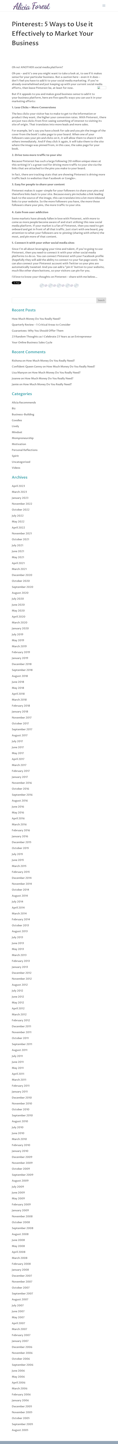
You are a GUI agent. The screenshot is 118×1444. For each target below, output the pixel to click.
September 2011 (22, 1044)
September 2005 (22, 1424)
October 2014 (20, 890)
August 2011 (19, 1050)
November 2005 (22, 1412)
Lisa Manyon (19, 372)
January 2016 (20, 836)
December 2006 (22, 1347)
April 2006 (18, 1382)
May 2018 (18, 688)
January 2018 (20, 711)
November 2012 (22, 979)
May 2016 (18, 812)
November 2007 (22, 1282)
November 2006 (22, 1353)
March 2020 (19, 622)
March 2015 (19, 866)
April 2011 (18, 1074)
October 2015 (20, 848)
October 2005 (21, 1418)
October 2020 (21, 581)
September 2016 (22, 795)
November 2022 (22, 504)
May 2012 (18, 1002)
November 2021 (22, 533)
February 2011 (20, 1086)
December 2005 (22, 1406)
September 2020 (22, 587)
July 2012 (17, 991)
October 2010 (20, 1109)
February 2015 (21, 872)
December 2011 (21, 1026)
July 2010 (17, 1127)
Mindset (17, 432)
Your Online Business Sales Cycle (32, 342)
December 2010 (22, 1098)
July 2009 (18, 1187)
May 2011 (18, 1068)
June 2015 (18, 860)
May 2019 (18, 640)
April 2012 (18, 1008)
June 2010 (18, 1133)
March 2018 (19, 700)
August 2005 (20, 1430)
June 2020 (18, 605)
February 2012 (21, 1020)
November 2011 (21, 1032)
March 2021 (19, 569)
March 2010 (19, 1139)
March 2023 (19, 492)
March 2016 (19, 824)
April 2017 (18, 759)
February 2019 (21, 652)
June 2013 (18, 943)
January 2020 (20, 628)
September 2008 (22, 1228)
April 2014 (18, 908)
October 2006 (21, 1359)
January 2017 (20, 777)
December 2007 (22, 1276)
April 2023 (18, 486)
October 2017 (20, 723)
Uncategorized (21, 462)
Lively (15, 426)
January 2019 (20, 658)
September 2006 (22, 1365)
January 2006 (20, 1400)
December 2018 (22, 664)
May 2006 (18, 1377)
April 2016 (18, 818)
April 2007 (18, 1323)
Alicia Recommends (24, 402)
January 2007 (20, 1341)
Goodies (17, 420)
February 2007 (21, 1335)
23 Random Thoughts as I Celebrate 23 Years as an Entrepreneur (52, 336)
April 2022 (18, 527)
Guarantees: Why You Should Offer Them (37, 331)
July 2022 (18, 516)
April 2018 (18, 694)
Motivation (19, 444)
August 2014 (20, 896)
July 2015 (17, 854)
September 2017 (22, 729)
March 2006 (19, 1388)
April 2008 (18, 1252)
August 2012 (20, 985)
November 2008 (22, 1216)
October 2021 (20, 539)
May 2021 (18, 557)
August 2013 (20, 931)
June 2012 (18, 997)
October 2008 (21, 1222)
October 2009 (21, 1169)
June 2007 (18, 1311)
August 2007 (20, 1299)
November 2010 (22, 1103)
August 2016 (20, 801)
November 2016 (22, 783)
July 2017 (17, 741)
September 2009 (22, 1175)
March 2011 (19, 1080)
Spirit (15, 456)
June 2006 (18, 1371)
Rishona (17, 361)
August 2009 (20, 1181)
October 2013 (20, 925)
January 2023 (20, 498)
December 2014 (22, 878)
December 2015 (21, 842)
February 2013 (21, 961)
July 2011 (17, 1056)
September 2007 (22, 1293)
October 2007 (21, 1288)
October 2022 (20, 510)
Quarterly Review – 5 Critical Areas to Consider (41, 325)
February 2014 (21, 919)
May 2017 (18, 753)
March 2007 (19, 1329)
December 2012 (22, 973)
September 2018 (22, 670)
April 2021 (18, 563)
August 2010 (20, 1121)
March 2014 (19, 913)
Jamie (15, 384)
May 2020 (18, 611)
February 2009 (21, 1204)
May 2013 (18, 949)
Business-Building (23, 414)
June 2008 (18, 1240)
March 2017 (19, 765)
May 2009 (18, 1198)
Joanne (16, 378)
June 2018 (18, 682)
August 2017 (20, 735)
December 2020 (22, 575)
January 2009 (20, 1210)
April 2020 (18, 617)
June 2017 (18, 747)
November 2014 (22, 884)
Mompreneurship (23, 438)
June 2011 (18, 1062)
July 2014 (17, 901)
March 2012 (19, 1014)
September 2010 (22, 1115)
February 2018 (21, 706)
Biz (14, 408)
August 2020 (20, 593)
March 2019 (19, 646)
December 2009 (22, 1157)
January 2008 (20, 1270)
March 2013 (19, 955)
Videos (16, 468)
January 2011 (20, 1092)
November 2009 (22, 1163)
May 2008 (18, 1246)
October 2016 (20, 789)
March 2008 (19, 1258)
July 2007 (18, 1305)
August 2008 (20, 1234)
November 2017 (22, 717)
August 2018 (20, 676)
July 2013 (17, 937)
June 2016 (18, 807)
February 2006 (21, 1394)
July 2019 (17, 634)
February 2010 (21, 1145)
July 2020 (18, 599)
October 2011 (20, 1038)
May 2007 (18, 1317)
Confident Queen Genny (27, 366)
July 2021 (17, 545)
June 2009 (18, 1192)
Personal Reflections (25, 450)
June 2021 (18, 551)
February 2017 (21, 771)
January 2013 (20, 967)
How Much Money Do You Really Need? (36, 319)
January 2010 (20, 1151)
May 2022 (18, 521)
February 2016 (21, 830)
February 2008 (21, 1264)
